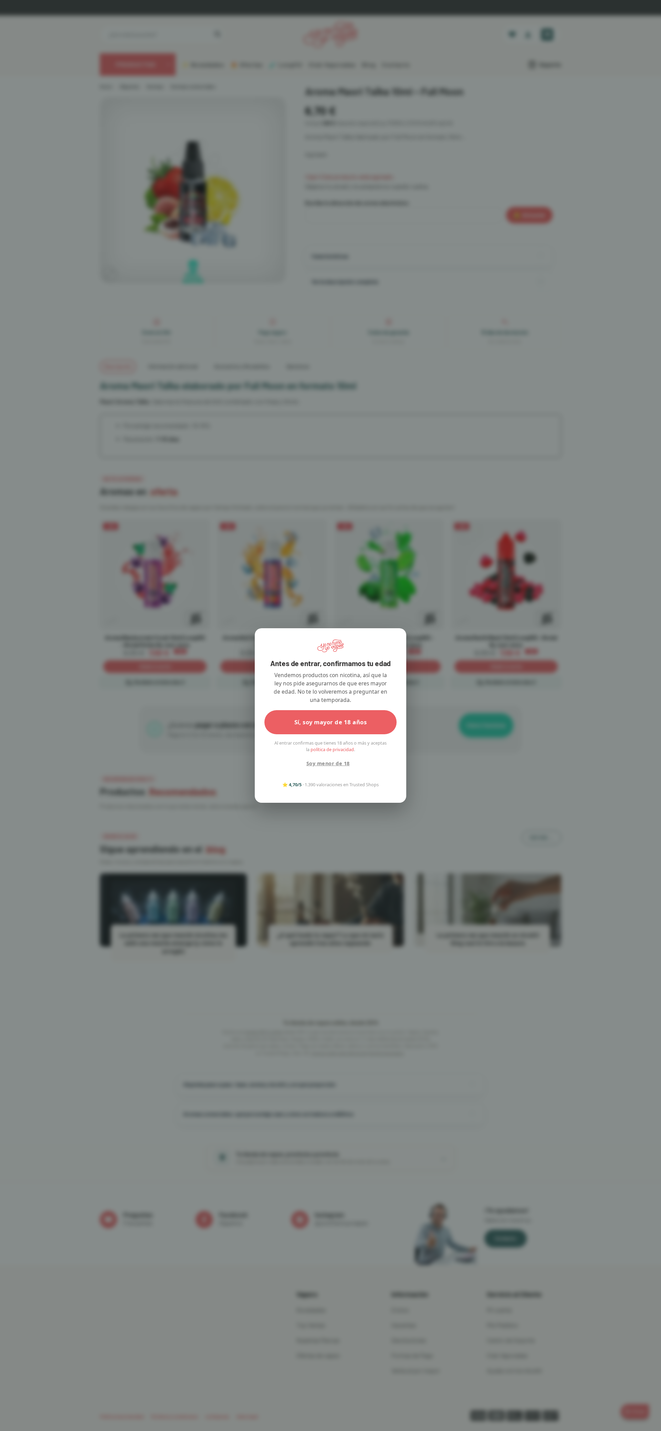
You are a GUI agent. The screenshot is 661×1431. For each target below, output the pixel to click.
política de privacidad (332, 749)
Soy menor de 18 (327, 763)
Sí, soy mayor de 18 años (330, 722)
